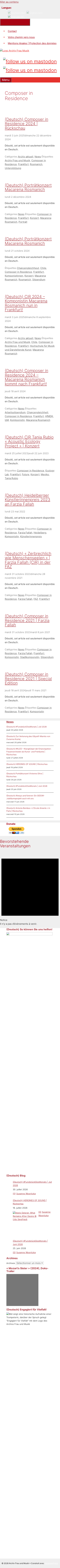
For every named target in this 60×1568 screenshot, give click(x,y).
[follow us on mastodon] (30, 60)
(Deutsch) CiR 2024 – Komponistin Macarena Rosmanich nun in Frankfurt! (26, 303)
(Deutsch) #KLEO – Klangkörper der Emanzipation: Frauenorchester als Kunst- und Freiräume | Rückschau (28, 752)
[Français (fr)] (16, 16)
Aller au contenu (9, 1)
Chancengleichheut (28, 268)
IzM (7, 420)
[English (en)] (35, 12)
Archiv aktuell (25, 156)
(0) (14, 1193)
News (38, 156)
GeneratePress (51, 1563)
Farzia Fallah (25, 532)
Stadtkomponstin (29, 657)
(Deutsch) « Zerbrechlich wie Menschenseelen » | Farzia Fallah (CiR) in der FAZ (28, 560)
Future (25, 474)
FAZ (36, 598)
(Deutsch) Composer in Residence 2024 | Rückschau (26, 123)
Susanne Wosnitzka (26, 1193)
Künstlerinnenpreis (31, 536)
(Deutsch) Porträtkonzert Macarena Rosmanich (28, 187)
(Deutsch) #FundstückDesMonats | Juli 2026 (26, 726)
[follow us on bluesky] (30, 69)
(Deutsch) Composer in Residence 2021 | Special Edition (28, 678)
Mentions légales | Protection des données (32, 43)
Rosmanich (36, 164)
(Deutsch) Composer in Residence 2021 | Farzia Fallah (27, 620)
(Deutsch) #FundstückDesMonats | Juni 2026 (26, 786)
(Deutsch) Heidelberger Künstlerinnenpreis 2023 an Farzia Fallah (27, 499)
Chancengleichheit (37, 412)
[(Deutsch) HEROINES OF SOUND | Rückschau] (25, 1223)
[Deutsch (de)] (16, 12)
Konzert (34, 218)
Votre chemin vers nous (21, 37)
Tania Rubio (11, 478)
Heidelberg (40, 532)
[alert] (30, 888)
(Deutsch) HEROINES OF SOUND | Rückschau (27, 764)
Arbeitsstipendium (15, 412)
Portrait (23, 221)
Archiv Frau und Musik (17, 160)
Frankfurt (23, 164)
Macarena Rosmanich (38, 420)
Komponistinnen (14, 275)
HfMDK (49, 416)
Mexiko (45, 474)
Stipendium (38, 279)
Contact (12, 31)
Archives (10, 1263)
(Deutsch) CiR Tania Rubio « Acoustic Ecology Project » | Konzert (29, 441)
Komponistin (12, 536)
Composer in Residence (18, 271)
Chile (43, 268)
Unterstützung (13, 168)
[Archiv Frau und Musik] (14, 50)
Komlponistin (17, 420)
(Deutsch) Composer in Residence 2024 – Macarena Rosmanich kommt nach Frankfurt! (26, 377)
